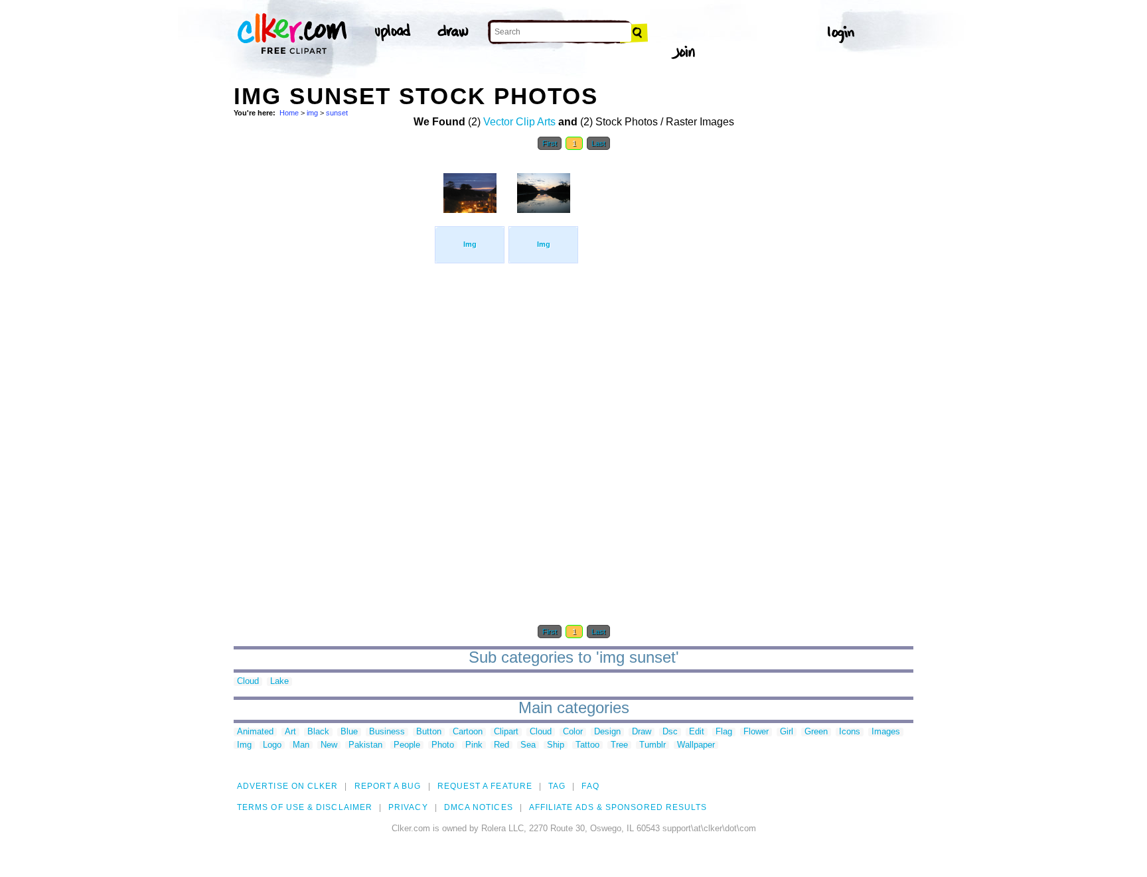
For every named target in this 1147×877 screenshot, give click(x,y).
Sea (528, 745)
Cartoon (468, 732)
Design (607, 732)
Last (598, 143)
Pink (474, 745)
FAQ (590, 786)
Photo (442, 745)
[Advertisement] (333, 357)
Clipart (506, 732)
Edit (696, 732)
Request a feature (484, 786)
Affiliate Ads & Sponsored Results (618, 807)
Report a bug (387, 786)
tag (557, 786)
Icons (849, 732)
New (329, 745)
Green (816, 732)
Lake (279, 681)
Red (501, 745)
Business (387, 732)
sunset (337, 113)
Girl (786, 732)
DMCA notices (478, 807)
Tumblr (652, 745)
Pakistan (365, 745)
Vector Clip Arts (519, 121)
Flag (724, 732)
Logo (272, 745)
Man (301, 745)
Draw (641, 732)
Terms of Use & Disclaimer (304, 807)
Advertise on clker (287, 786)
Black (318, 732)
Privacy (408, 807)
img (312, 113)
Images (886, 732)
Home (289, 113)
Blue (349, 732)
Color (573, 732)
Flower (756, 732)
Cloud (248, 681)
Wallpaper (696, 745)
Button (428, 732)
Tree (619, 745)
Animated (255, 732)
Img (244, 745)
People (407, 745)
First (549, 143)
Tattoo (587, 745)
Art (290, 732)
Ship (555, 745)
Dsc (670, 732)
